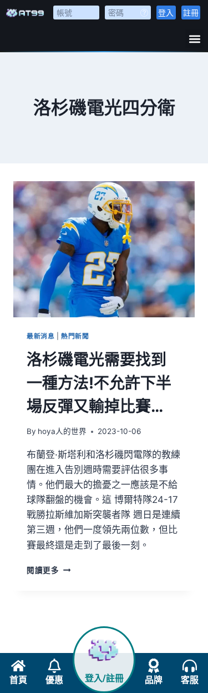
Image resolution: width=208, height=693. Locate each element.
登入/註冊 (104, 678)
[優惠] (54, 666)
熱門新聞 (75, 336)
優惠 (54, 680)
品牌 (154, 680)
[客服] (189, 666)
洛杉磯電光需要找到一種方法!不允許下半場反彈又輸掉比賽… (99, 383)
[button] (194, 38)
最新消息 (40, 336)
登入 (166, 12)
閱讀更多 (48, 570)
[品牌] (153, 666)
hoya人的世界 (62, 431)
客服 (190, 680)
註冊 (191, 12)
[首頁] (18, 666)
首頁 (18, 680)
